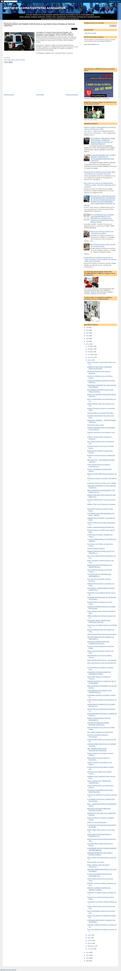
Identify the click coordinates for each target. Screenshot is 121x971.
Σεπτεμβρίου (91, 354)
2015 (87, 338)
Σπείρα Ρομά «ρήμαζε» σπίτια (95, 425)
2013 (87, 344)
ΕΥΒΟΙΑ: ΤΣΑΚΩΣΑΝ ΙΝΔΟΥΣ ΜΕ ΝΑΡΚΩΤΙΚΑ (100, 527)
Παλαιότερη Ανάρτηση (72, 94)
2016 (87, 335)
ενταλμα (13, 59)
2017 (87, 333)
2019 (87, 327)
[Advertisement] (18, 80)
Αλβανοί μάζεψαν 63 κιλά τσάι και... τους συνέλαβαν (102, 660)
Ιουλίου (90, 360)
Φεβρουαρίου (91, 946)
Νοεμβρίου (91, 349)
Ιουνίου (90, 935)
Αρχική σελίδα (40, 94)
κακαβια (17, 59)
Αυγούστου (91, 357)
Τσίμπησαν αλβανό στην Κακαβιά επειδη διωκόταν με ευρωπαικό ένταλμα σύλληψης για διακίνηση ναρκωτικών (39, 24)
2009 (87, 961)
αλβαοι (9, 59)
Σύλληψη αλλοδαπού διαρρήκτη (96, 548)
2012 (87, 952)
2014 (87, 341)
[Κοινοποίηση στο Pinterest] (12, 62)
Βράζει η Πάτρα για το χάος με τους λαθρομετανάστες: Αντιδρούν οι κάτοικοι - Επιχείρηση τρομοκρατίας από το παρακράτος (99, 184)
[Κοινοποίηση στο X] (8, 62)
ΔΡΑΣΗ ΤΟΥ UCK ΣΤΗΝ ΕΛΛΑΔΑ (96, 822)
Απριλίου (90, 940)
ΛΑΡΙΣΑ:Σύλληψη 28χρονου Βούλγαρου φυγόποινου (101, 634)
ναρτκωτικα (22, 59)
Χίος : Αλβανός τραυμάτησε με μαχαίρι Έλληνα (100, 732)
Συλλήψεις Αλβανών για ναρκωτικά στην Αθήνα (100, 413)
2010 (87, 958)
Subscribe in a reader (90, 33)
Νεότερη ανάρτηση (9, 94)
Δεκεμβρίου (91, 346)
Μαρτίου (90, 943)
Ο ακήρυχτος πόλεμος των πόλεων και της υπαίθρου (101, 483)
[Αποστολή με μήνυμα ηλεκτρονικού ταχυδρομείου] (4, 62)
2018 (87, 330)
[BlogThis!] (6, 62)
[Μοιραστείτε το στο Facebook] (10, 62)
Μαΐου (89, 937)
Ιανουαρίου (91, 949)
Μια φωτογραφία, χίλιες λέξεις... (96, 862)
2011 (87, 955)
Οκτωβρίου (91, 351)
